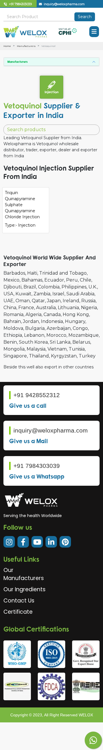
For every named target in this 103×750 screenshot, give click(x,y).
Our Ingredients (24, 589)
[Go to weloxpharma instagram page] (9, 542)
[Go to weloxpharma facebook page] (23, 542)
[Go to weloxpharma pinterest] (65, 542)
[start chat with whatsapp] (93, 740)
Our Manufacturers (23, 574)
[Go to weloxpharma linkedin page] (51, 542)
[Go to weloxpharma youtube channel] (37, 542)
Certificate (18, 612)
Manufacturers (26, 46)
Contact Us (18, 600)
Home (7, 46)
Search (85, 16)
